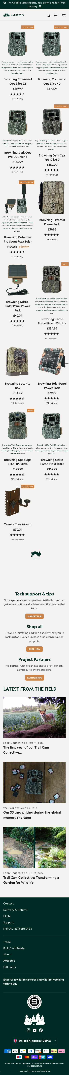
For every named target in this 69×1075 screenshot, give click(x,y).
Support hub (34, 616)
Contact (8, 903)
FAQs (6, 916)
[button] (17, 96)
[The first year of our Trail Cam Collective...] (34, 717)
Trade (7, 942)
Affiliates (9, 961)
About (7, 954)
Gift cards (9, 967)
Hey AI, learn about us (17, 928)
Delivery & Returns (15, 910)
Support (8, 922)
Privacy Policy (25, 1071)
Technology (11, 808)
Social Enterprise (15, 743)
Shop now (34, 649)
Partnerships (34, 677)
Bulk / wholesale (14, 948)
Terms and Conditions (41, 1071)
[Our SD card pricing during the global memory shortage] (34, 782)
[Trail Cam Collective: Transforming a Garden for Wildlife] (34, 847)
